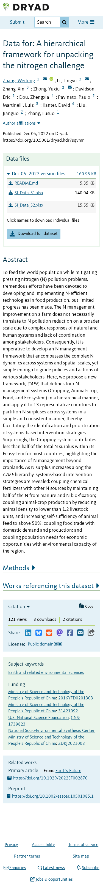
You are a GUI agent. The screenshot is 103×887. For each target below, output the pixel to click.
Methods (16, 568)
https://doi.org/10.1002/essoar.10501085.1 (53, 796)
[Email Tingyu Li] (86, 79)
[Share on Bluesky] (38, 633)
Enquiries (17, 868)
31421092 (68, 711)
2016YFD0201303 (75, 698)
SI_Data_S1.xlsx (29, 193)
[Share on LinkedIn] (28, 633)
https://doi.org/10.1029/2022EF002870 (50, 778)
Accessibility (43, 845)
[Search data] (64, 22)
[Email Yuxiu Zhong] (69, 87)
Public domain (40, 644)
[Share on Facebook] (70, 633)
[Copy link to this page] (91, 633)
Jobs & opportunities (54, 879)
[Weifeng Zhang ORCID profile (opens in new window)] (51, 79)
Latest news (54, 868)
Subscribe (90, 868)
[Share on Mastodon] (59, 633)
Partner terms (27, 856)
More (83, 22)
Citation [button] (16, 606)
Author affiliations (19, 123)
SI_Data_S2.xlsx (29, 205)
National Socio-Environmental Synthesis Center (51, 731)
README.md (26, 183)
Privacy (11, 845)
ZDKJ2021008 (71, 744)
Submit (17, 22)
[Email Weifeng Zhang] (44, 79)
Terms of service (83, 845)
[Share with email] (80, 633)
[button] (51, 174)
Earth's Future (68, 771)
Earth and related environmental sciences (46, 673)
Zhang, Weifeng (19, 80)
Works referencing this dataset (48, 586)
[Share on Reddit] (49, 633)
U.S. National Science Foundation (38, 718)
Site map (81, 856)
